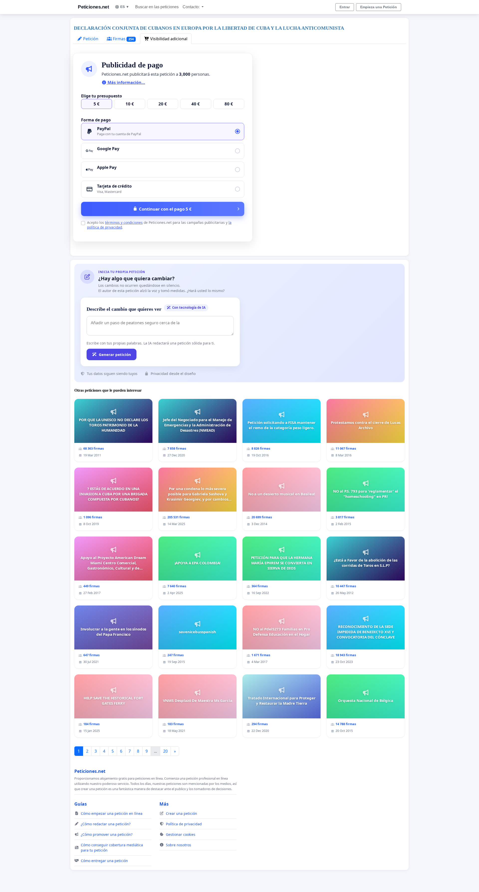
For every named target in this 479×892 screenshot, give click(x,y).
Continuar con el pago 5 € (165, 209)
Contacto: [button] (192, 7)
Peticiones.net (93, 6)
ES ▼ (124, 7)
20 (165, 751)
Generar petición (115, 354)
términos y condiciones (124, 222)
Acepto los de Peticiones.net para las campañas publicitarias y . (159, 225)
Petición (90, 38)
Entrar (345, 7)
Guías (80, 804)
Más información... (126, 82)
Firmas (123, 38)
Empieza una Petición (378, 7)
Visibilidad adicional (168, 38)
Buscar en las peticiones (157, 7)
